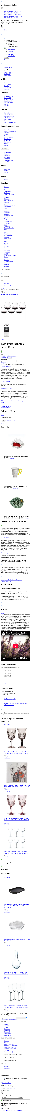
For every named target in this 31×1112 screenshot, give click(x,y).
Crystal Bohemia (8, 261)
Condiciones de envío (6, 388)
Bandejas (6, 132)
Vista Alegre (7, 234)
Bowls (6, 134)
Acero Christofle (8, 99)
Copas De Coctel (8, 114)
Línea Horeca (8, 72)
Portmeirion (7, 248)
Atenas (6, 217)
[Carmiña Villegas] (1, 34)
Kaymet (6, 257)
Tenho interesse (8, 691)
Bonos (6, 179)
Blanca (6, 83)
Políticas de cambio (6, 366)
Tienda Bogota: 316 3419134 (12, 17)
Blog (5, 30)
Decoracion (7, 169)
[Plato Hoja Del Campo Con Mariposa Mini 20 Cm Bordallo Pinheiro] (16, 515)
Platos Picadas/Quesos (10, 131)
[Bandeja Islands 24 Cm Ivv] (16, 937)
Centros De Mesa (9, 194)
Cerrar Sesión (11, 56)
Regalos (6, 187)
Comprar (3, 362)
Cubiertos (6, 172)
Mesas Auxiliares (8, 200)
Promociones (8, 75)
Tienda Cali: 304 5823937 (11, 13)
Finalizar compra (5, 1110)
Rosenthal (7, 212)
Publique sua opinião (10, 699)
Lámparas (6, 199)
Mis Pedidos (11, 54)
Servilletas (7, 157)
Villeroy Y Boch (8, 215)
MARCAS (7, 74)
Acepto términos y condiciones (9, 1019)
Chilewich (7, 252)
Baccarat (6, 229)
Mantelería (7, 1030)
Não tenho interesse (9, 693)
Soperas (6, 143)
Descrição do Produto (6, 580)
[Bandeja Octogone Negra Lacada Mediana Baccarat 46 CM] (16, 902)
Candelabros (7, 191)
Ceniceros (7, 193)
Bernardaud (7, 246)
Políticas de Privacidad (10, 1047)
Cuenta (9, 53)
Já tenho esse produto (10, 695)
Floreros (6, 197)
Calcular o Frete (6, 417)
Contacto (6, 1050)
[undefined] (15, 308)
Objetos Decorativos (9, 205)
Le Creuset (7, 250)
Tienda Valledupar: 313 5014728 (13, 16)
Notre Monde (7, 238)
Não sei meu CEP (10, 420)
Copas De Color (8, 117)
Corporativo (7, 1035)
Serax (5, 244)
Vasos (5, 121)
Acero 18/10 (7, 98)
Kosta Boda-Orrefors (10, 255)
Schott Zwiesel (8, 221)
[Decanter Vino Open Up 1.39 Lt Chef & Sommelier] (16, 971)
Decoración (7, 1032)
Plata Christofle (8, 101)
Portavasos (7, 155)
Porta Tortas (7, 139)
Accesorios (7, 140)
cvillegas (6, 406)
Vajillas (6, 170)
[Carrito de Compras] (5, 38)
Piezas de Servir (8, 102)
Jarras (5, 136)
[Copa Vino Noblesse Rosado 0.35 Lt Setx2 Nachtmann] (16, 817)
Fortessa (6, 264)
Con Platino (7, 87)
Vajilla (6, 1024)
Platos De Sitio (8, 129)
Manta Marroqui (8, 160)
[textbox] (10, 1098)
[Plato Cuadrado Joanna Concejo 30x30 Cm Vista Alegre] (16, 783)
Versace (6, 241)
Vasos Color (7, 119)
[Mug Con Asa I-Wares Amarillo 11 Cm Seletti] (16, 485)
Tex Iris (6, 243)
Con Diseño (7, 84)
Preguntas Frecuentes (10, 1048)
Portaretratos (7, 206)
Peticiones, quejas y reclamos (12, 1052)
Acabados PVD (8, 96)
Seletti (5, 232)
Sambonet (7, 223)
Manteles (6, 154)
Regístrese (10, 51)
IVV (5, 225)
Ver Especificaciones (6, 357)
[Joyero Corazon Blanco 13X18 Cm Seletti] (16, 455)
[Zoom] (6, 326)
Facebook (6, 1066)
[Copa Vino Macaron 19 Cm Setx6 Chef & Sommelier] (16, 850)
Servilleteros (7, 161)
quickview (7, 724)
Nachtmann (7, 226)
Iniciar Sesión (11, 49)
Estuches (6, 105)
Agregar (12, 458)
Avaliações (8, 581)
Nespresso (7, 219)
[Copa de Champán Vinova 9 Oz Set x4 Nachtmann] (16, 1004)
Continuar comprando (16, 1110)
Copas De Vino (8, 113)
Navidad (6, 89)
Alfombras (7, 190)
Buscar (4, 1096)
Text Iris (6, 266)
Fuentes (6, 145)
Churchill (6, 260)
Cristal (6, 1027)
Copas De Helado (9, 116)
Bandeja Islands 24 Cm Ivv (12, 939)
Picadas (6, 104)
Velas (5, 208)
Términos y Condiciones (10, 1045)
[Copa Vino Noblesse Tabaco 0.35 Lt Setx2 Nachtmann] (16, 750)
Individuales (7, 152)
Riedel (6, 254)
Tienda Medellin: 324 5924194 (12, 11)
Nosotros (6, 1041)
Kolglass (6, 237)
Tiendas (6, 1042)
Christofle (6, 211)
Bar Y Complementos (10, 122)
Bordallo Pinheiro (9, 228)
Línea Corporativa (9, 1044)
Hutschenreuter (8, 235)
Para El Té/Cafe (8, 137)
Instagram (6, 1068)
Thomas (6, 214)
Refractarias (7, 142)
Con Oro (6, 86)
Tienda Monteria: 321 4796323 (12, 14)
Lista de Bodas (8, 67)
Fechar (2, 415)
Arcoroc (6, 263)
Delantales (7, 158)
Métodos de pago (5, 381)
